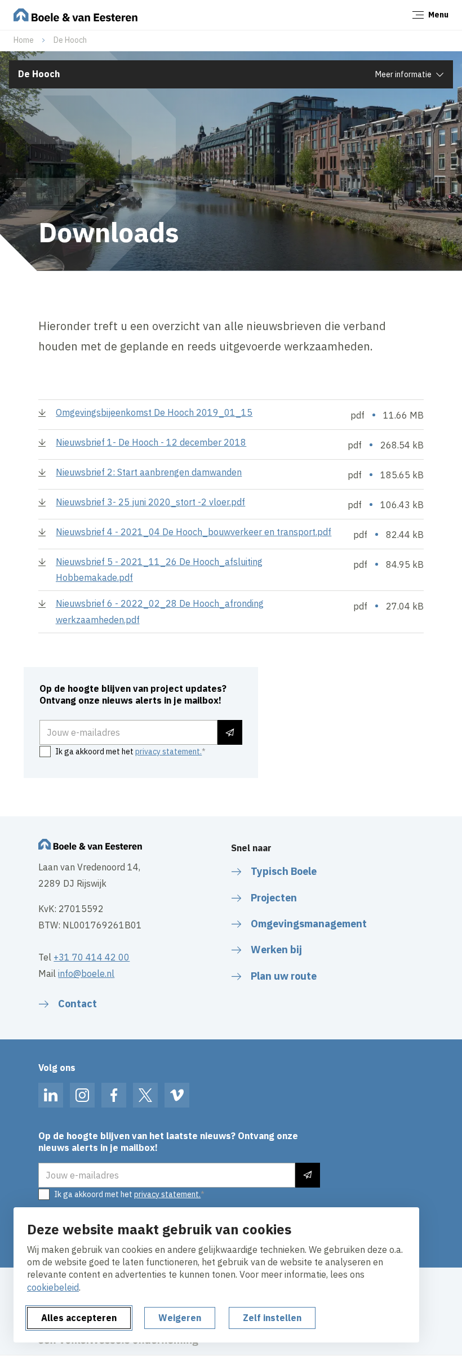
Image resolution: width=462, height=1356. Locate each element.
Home (24, 40)
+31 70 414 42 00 (92, 957)
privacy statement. (168, 751)
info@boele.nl (86, 973)
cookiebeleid (53, 1287)
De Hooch (70, 40)
